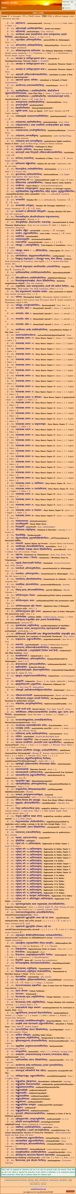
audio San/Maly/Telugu (62, 136)
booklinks (44, 61)
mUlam (7, 208)
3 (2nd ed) (25, 946)
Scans (53, 554)
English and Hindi (11, 1135)
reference (49, 31)
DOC (6, 576)
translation (65, 194)
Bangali (7, 160)
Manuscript (20, 227)
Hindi (7, 47)
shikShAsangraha (50, 617)
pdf (20, 923)
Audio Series (28, 811)
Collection (25, 730)
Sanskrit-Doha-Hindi (60, 261)
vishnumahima (38, 687)
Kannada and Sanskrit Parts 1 (21, 294)
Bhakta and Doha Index (65, 695)
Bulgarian (8, 88)
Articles (8, 263)
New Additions (35, 1184)
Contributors (44, 1180)
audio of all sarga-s (13, 846)
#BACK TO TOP (70, 1191)
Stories (63, 554)
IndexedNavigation (41, 957)
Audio (36, 99)
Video (66, 122)
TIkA (25, 177)
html (27, 923)
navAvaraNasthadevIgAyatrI (51, 185)
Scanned (66, 584)
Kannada (46, 753)
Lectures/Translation (62, 563)
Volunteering (54, 1180)
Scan (7, 66)
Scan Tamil (11, 673)
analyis (7, 197)
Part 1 (42, 99)
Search (44, 1184)
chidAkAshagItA (48, 527)
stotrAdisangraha (68, 676)
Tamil (59, 709)
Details (33, 730)
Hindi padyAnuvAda (63, 1132)
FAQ (70, 1180)
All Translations (27, 261)
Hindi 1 (40, 714)
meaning (8, 138)
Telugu (28, 55)
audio (71, 180)
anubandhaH (55, 194)
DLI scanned (46, 977)
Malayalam (21, 1018)
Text (43, 31)
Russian (29, 791)
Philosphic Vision (59, 745)
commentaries (19, 253)
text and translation (40, 225)
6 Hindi (64, 23)
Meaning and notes (67, 907)
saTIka (12, 565)
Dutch (68, 233)
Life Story (29, 1135)
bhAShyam (55, 1051)
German (19, 171)
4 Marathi (52, 946)
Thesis (65, 811)
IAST (16, 197)
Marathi (8, 55)
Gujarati (21, 55)
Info (24, 171)
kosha (70, 1051)
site (47, 681)
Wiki (20, 197)
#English (13, 47)
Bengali (14, 55)
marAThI (8, 813)
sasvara (7, 932)
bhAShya (71, 681)
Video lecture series (54, 797)
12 (67, 920)
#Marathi (61, 803)
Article (67, 709)
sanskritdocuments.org (38, 1189)
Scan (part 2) (66, 93)
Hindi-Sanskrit (17, 177)
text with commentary (14, 214)
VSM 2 (9, 155)
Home (24, 1180)
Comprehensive (11, 82)
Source (62, 85)
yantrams (48, 909)
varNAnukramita (50, 200)
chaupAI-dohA (10, 1018)
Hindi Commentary (41, 288)
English (57, 93)
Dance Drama (34, 177)
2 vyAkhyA (9, 552)
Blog (36, 1180)
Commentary (9, 227)
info (13, 263)
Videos (7, 923)
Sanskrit (52, 811)
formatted (25, 622)
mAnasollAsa (17, 940)
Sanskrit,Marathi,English (45, 736)
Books (22, 1135)
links (69, 163)
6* (69, 169)
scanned (31, 300)
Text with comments (35, 283)
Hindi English (23, 288)
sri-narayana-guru (45, 1124)
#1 (36, 219)
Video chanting (10, 909)
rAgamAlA (40, 909)
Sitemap (30, 1180)
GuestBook (63, 1180)
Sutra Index (24, 687)
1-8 (62, 174)
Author (71, 636)
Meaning (36, 753)
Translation (17, 269)
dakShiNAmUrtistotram (63, 937)
